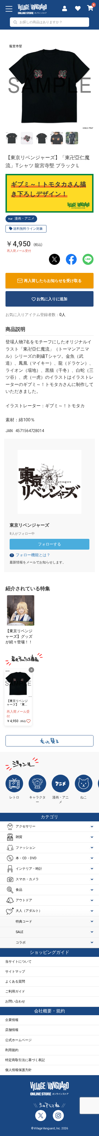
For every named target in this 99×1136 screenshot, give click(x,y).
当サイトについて (18, 961)
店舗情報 (11, 1030)
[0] (90, 8)
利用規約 (11, 1050)
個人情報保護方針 (18, 1070)
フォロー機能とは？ (30, 555)
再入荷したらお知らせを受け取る (53, 280)
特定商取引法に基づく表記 (25, 1060)
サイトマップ (15, 971)
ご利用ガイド (15, 991)
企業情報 (11, 1020)
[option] (50, 85)
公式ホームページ (18, 1040)
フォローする (49, 544)
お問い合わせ (15, 1001)
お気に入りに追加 (52, 299)
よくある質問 (15, 981)
